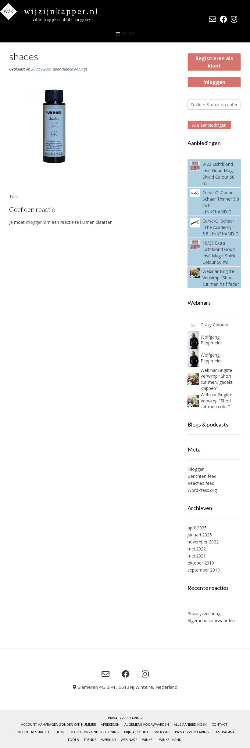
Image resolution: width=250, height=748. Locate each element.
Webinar (108, 739)
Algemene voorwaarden (211, 620)
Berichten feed (202, 476)
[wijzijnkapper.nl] (61, 12)
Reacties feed (201, 483)
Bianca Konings (74, 69)
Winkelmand (170, 739)
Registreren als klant (214, 62)
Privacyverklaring (204, 613)
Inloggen (214, 82)
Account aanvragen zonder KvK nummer (58, 724)
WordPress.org (202, 490)
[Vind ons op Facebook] (223, 19)
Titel (13, 196)
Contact (219, 724)
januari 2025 (200, 535)
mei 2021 (197, 556)
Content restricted (32, 732)
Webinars (129, 739)
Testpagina (224, 732)
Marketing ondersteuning (94, 732)
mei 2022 (197, 549)
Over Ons (161, 732)
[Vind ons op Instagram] (234, 19)
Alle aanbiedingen (209, 125)
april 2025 (197, 528)
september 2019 (204, 570)
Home (60, 732)
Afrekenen (110, 724)
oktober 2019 (201, 563)
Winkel (148, 739)
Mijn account (136, 732)
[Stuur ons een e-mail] (212, 19)
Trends (90, 739)
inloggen (34, 222)
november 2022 (203, 542)
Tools (73, 739)
